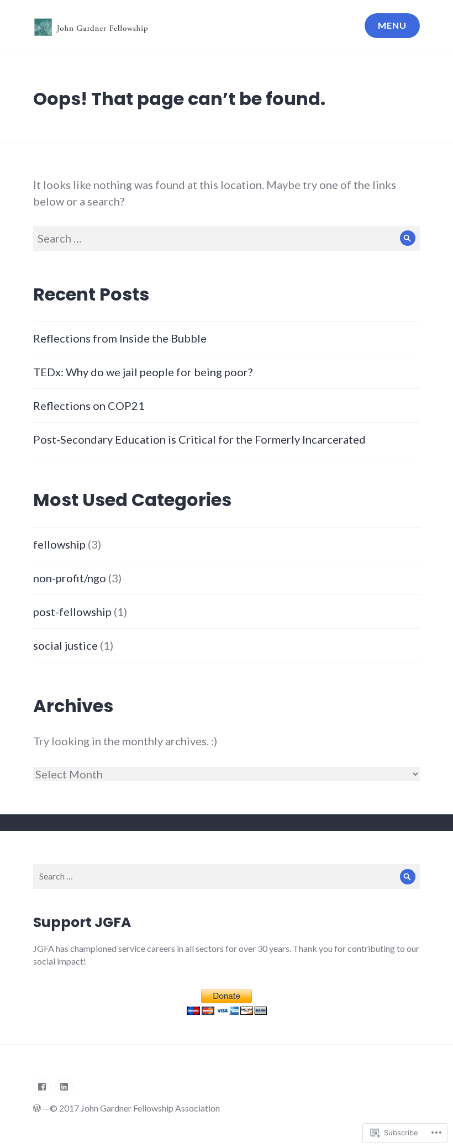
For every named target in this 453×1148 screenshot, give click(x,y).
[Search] (407, 238)
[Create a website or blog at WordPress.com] (37, 1108)
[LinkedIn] (64, 1087)
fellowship (59, 544)
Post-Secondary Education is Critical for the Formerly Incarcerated (199, 439)
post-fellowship (72, 611)
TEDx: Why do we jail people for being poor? (142, 371)
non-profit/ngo (69, 577)
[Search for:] (226, 238)
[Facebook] (42, 1087)
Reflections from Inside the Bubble (120, 338)
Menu (392, 25)
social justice (65, 645)
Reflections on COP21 (89, 405)
